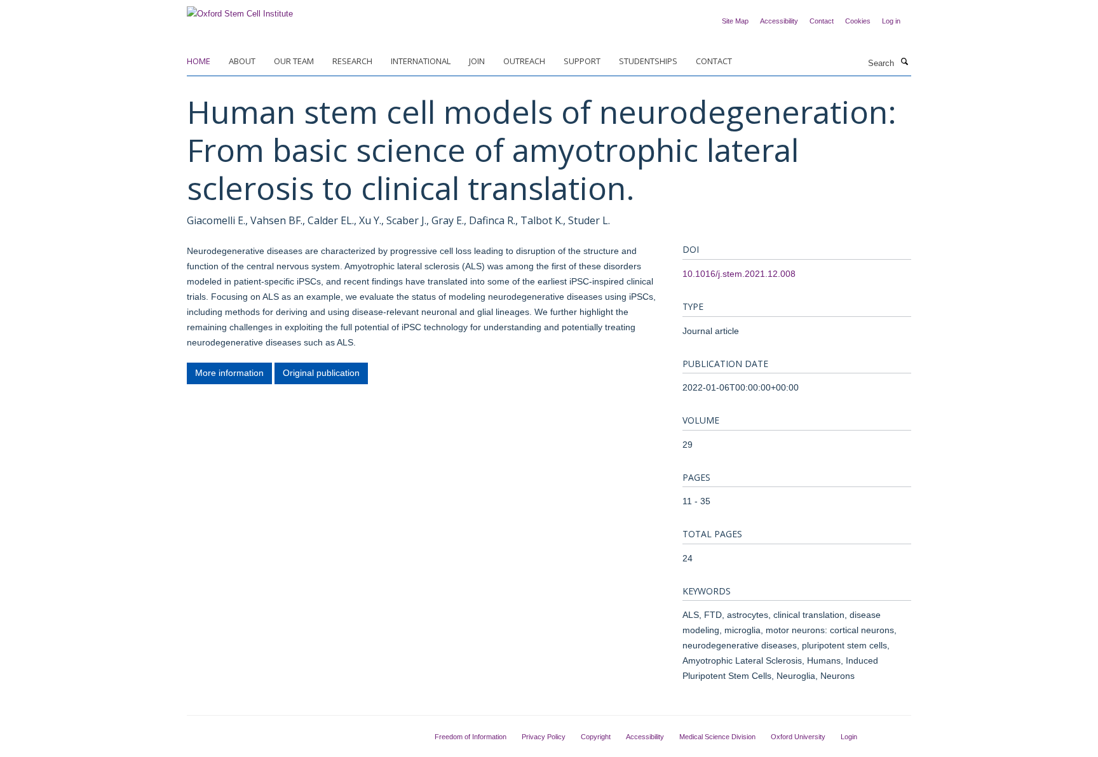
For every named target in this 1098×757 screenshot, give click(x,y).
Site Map (735, 21)
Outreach (524, 61)
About (242, 61)
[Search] (904, 62)
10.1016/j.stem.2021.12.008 (739, 274)
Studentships (648, 61)
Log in (891, 21)
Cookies (858, 21)
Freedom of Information (470, 736)
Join (477, 61)
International (421, 61)
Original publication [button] (321, 373)
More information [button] (229, 373)
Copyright (596, 736)
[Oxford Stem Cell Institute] (240, 10)
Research (352, 61)
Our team (294, 61)
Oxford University (798, 736)
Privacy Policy (544, 736)
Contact (822, 21)
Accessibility (779, 21)
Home (198, 61)
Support (582, 61)
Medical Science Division (717, 736)
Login (849, 736)
